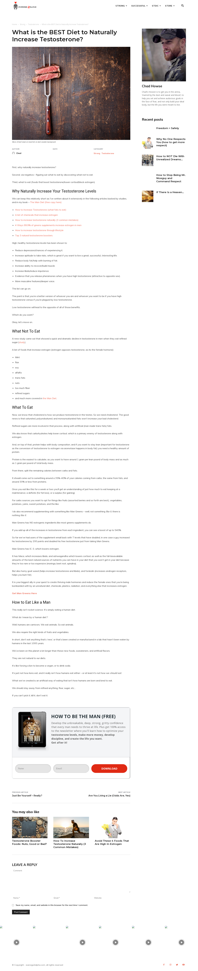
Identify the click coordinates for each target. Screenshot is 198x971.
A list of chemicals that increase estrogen (36, 214)
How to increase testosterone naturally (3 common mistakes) (46, 220)
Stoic (155, 6)
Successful (138, 6)
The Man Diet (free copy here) (45, 202)
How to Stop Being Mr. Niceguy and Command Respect (171, 178)
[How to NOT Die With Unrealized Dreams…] (147, 160)
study (22, 342)
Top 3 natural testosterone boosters (34, 235)
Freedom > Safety (167, 128)
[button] (182, 6)
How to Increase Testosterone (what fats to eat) (40, 209)
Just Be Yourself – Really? (27, 795)
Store (168, 6)
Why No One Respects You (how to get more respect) (171, 142)
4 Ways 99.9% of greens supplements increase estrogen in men (48, 225)
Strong (120, 6)
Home (14, 24)
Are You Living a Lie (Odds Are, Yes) (109, 795)
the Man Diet (49, 398)
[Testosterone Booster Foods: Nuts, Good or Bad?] (30, 827)
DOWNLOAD (109, 768)
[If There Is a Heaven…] (147, 196)
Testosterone (33, 24)
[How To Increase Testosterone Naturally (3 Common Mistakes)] (71, 827)
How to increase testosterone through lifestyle (39, 230)
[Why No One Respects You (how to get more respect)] (147, 143)
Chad (18, 153)
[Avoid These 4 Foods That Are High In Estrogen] (112, 827)
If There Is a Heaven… (170, 192)
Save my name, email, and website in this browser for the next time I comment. (52, 905)
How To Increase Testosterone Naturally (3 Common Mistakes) (69, 844)
